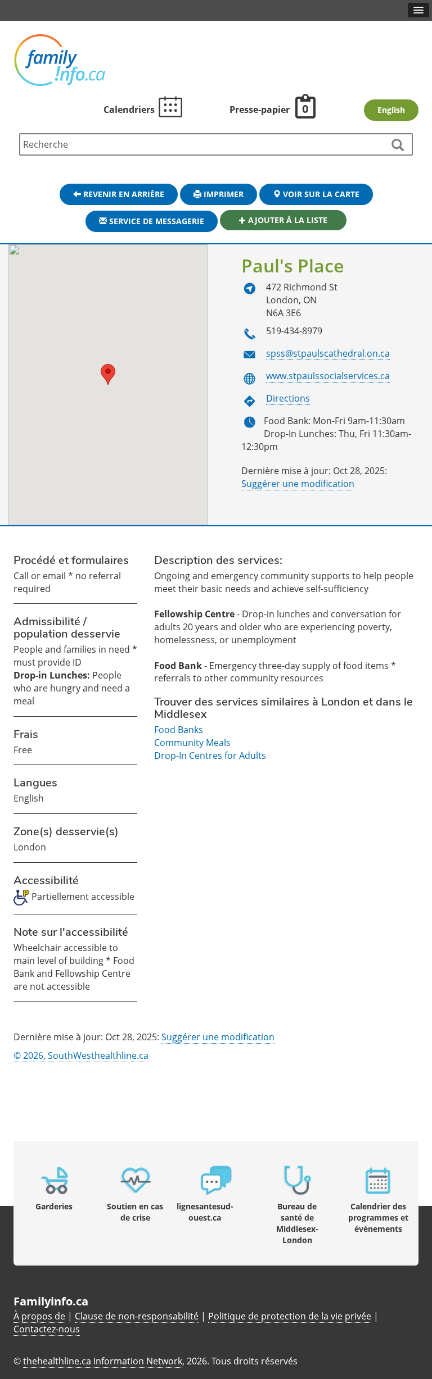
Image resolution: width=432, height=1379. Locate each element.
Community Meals (192, 742)
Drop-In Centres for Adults (210, 755)
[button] (108, 374)
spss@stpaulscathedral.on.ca (328, 353)
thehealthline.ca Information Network (102, 1361)
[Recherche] (397, 145)
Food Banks (178, 729)
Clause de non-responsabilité (137, 1316)
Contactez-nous (47, 1329)
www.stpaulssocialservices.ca (328, 376)
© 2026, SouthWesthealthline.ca (81, 1055)
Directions (288, 398)
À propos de (39, 1316)
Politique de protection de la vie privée (289, 1316)
